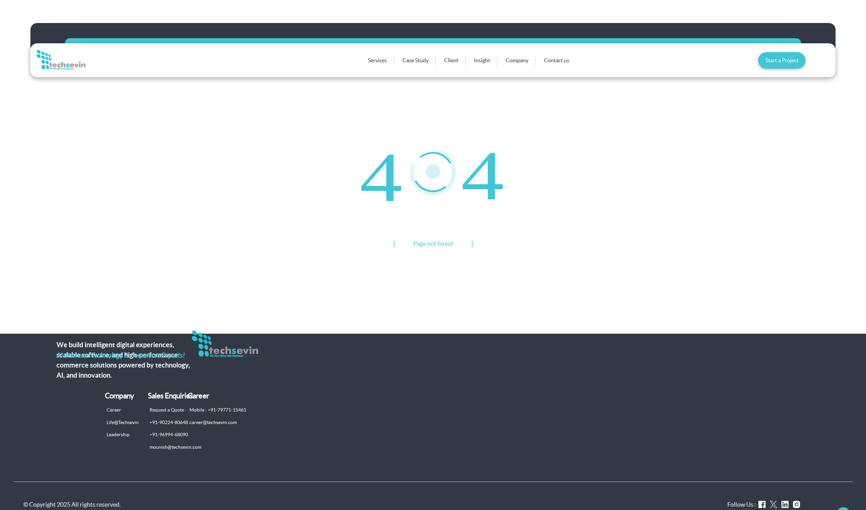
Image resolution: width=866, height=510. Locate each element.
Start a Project (782, 60)
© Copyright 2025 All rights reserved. (72, 504)
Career (114, 410)
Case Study (416, 60)
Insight (482, 60)
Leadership (118, 434)
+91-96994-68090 (169, 434)
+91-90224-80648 (169, 422)
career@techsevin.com (213, 422)
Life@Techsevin (123, 422)
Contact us (556, 60)
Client (451, 60)
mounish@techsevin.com (175, 447)
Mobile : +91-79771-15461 (217, 410)
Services (377, 60)
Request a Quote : (168, 410)
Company (517, 60)
